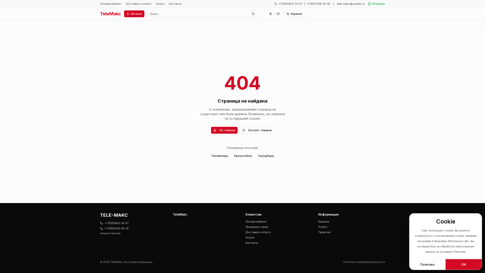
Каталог (136, 13)
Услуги (160, 3)
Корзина (323, 221)
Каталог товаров (260, 130)
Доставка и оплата (138, 3)
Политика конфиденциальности (364, 262)
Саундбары (266, 155)
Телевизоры (219, 155)
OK (464, 264)
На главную (227, 130)
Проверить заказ (257, 226)
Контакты (175, 3)
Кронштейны (243, 155)
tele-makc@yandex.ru (351, 3)
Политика (427, 264)
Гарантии (324, 232)
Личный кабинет (110, 3)
